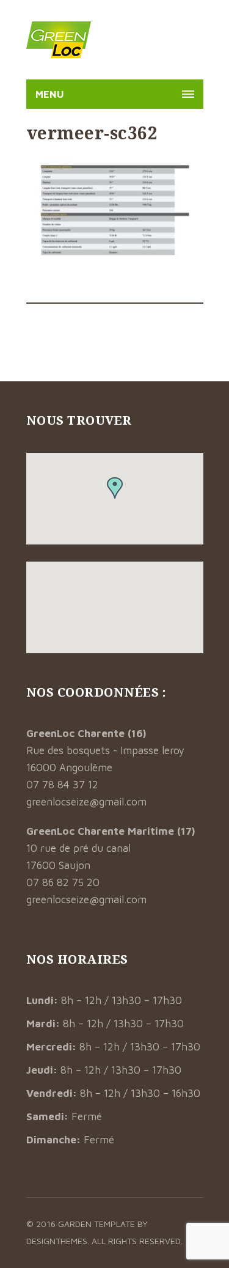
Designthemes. (59, 1241)
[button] (115, 488)
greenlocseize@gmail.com (86, 802)
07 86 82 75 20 (63, 882)
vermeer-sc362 (92, 132)
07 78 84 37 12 (62, 785)
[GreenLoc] (58, 39)
